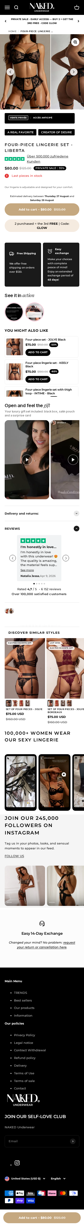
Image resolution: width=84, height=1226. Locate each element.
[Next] (78, 21)
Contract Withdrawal (30, 1050)
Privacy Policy (24, 1035)
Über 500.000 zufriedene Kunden (47, 159)
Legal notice (23, 1043)
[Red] (21, 703)
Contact (20, 1088)
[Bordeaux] (15, 703)
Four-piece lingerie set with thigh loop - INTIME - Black (48, 391)
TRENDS (20, 993)
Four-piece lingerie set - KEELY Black (46, 364)
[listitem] (14, 312)
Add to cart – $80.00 (42, 1217)
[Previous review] (12, 558)
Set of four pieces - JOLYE (24, 709)
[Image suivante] (73, 72)
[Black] (8, 703)
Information (23, 1015)
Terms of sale (24, 1081)
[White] (27, 703)
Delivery (20, 1065)
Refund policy (24, 1058)
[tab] (34, 583)
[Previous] (5, 21)
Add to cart (38, 352)
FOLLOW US (14, 856)
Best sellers (23, 1000)
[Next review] (66, 558)
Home (12, 31)
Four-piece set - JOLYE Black (45, 339)
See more (27, 570)
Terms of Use (24, 1073)
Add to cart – (42, 209)
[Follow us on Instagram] (17, 1163)
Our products (24, 1008)
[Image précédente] (10, 72)
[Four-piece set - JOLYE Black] (14, 346)
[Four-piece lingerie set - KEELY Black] (14, 371)
